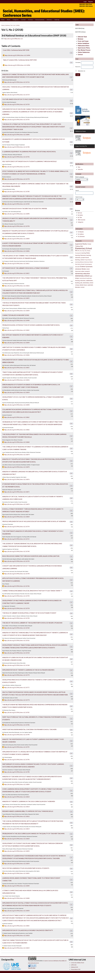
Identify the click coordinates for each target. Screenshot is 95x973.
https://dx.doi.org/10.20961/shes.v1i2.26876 (17, 479)
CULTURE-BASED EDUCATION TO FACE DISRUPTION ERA (21, 99)
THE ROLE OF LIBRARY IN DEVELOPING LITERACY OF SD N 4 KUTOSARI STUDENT (29, 613)
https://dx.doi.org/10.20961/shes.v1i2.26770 (17, 675)
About (8, 19)
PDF (71, 53)
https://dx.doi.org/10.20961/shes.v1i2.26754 (17, 608)
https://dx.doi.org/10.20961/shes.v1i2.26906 (17, 65)
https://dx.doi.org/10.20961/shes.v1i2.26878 (17, 467)
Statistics (49, 19)
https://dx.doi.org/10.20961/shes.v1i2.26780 (17, 191)
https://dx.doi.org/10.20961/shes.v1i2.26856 (17, 380)
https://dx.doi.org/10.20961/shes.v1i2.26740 (17, 551)
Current (23, 19)
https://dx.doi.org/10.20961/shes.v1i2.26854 (17, 392)
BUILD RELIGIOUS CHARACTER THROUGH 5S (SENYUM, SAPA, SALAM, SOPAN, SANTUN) (30, 556)
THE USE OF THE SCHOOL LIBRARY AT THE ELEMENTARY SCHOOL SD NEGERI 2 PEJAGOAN (32, 623)
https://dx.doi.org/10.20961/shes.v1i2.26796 (17, 759)
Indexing (57, 19)
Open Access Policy (84, 48)
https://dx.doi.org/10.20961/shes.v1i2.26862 (17, 417)
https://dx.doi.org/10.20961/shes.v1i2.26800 (17, 238)
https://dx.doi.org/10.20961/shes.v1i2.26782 (17, 712)
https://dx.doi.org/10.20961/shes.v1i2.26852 (17, 367)
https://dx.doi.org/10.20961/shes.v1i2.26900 (17, 320)
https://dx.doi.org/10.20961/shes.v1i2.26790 (17, 734)
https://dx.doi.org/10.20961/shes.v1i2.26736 (17, 119)
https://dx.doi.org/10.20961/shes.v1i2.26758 (17, 618)
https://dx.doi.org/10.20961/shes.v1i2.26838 (17, 310)
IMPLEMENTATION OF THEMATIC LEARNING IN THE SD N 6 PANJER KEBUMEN (28, 670)
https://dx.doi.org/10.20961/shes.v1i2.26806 (17, 251)
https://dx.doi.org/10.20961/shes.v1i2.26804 (17, 784)
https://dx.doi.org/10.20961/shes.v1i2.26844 (17, 342)
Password (77, 66)
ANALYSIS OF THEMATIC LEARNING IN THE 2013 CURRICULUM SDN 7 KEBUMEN (28, 801)
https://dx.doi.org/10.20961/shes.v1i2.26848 (17, 898)
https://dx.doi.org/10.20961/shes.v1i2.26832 (17, 298)
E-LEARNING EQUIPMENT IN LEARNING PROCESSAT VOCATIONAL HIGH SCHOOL (29, 151)
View (79, 167)
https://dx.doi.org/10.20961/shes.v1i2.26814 (17, 807)
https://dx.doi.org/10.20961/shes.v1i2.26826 (17, 286)
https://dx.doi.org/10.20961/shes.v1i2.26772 (17, 687)
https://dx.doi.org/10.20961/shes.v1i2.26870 (17, 504)
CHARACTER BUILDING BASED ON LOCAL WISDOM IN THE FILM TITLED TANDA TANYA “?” (32, 590)
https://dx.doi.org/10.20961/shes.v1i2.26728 (17, 104)
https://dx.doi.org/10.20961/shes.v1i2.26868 (17, 442)
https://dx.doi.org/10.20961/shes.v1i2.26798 (17, 772)
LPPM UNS (73, 965)
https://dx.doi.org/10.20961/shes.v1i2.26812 (17, 263)
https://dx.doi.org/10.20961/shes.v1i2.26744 (17, 574)
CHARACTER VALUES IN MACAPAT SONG (15, 315)
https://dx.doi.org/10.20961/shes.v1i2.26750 (17, 596)
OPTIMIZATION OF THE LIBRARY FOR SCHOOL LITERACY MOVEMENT (25, 268)
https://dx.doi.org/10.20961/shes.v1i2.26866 (17, 430)
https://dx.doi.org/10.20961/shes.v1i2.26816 (17, 816)
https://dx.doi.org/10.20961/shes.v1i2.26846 (17, 355)
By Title (80, 217)
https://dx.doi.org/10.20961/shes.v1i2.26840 (17, 886)
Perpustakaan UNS (75, 969)
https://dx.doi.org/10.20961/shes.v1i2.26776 (17, 167)
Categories (16, 19)
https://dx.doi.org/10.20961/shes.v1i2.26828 (17, 839)
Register (90, 1)
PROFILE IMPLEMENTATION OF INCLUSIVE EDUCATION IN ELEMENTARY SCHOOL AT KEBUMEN (34, 521)
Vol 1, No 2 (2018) (15, 25)
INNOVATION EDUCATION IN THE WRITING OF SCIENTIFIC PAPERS (24, 208)
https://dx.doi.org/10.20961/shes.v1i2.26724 (17, 95)
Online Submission (84, 52)
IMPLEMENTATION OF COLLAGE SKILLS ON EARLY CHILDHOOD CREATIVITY (27, 930)
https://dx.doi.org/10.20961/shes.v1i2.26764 (17, 653)
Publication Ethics (83, 45)
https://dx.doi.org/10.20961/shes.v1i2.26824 (17, 829)
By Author (80, 215)
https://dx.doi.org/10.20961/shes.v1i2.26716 (17, 82)
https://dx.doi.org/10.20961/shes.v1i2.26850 (17, 911)
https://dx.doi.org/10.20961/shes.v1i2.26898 (17, 214)
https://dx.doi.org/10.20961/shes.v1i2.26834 (17, 863)
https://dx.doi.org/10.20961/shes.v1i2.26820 (17, 948)
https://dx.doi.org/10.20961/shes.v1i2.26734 (17, 526)
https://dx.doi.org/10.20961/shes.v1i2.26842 (17, 330)
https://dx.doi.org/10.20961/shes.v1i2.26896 (17, 134)
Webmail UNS (74, 967)
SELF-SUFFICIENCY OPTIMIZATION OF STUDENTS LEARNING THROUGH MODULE (29, 161)
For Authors (81, 234)
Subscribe (80, 169)
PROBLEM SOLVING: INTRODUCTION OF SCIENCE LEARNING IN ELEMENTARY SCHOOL (31, 325)
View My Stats (31, 968)
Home (2, 19)
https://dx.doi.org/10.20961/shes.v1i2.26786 (17, 725)
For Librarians (81, 236)
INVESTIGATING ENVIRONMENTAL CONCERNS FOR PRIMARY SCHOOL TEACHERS (29, 729)
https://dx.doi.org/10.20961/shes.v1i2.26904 (17, 55)
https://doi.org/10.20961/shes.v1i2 (13, 39)
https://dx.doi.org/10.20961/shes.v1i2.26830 (17, 851)
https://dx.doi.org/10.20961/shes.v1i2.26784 (17, 204)
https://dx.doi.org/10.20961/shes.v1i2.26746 (17, 586)
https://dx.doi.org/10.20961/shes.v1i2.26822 (17, 273)
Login (85, 1)
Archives (30, 19)
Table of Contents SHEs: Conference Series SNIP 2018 (20, 60)
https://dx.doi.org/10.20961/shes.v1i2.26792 (17, 747)
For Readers (81, 232)
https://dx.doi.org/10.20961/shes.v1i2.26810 (17, 797)
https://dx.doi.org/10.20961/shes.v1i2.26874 (17, 454)
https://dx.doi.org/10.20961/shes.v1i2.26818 (17, 935)
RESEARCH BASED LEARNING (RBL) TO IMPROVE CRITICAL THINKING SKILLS (27, 811)
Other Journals (81, 220)
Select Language (79, 177)
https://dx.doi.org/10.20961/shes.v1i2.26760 (17, 628)
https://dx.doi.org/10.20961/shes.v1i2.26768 (17, 665)
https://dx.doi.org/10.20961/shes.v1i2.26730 (17, 561)
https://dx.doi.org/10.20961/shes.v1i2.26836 (17, 873)
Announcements (39, 19)
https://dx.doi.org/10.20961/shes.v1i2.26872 (17, 492)
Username (77, 62)
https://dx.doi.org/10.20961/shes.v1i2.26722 (17, 539)
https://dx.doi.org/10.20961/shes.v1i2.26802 (17, 926)
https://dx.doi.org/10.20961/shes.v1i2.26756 (17, 157)
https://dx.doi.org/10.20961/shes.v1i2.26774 (17, 700)
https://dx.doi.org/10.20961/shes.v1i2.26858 (17, 405)
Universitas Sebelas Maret (77, 962)
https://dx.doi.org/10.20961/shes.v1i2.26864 (17, 517)
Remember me (81, 71)
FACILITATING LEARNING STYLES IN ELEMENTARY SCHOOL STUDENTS (25, 868)
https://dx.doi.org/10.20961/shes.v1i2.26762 (17, 640)
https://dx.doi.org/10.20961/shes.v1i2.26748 (17, 147)
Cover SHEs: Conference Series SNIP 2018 (16, 50)
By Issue (80, 213)
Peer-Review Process (84, 50)
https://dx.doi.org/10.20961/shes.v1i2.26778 (17, 179)
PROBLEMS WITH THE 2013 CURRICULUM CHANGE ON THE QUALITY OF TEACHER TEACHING (33, 833)
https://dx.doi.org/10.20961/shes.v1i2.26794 (17, 226)
